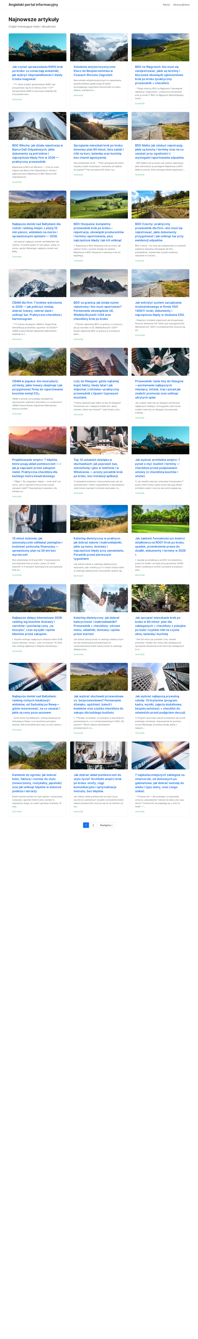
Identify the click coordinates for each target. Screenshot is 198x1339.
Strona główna (181, 4)
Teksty (166, 4)
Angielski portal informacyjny (33, 4)
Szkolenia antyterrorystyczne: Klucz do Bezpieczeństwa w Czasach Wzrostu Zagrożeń (95, 71)
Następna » (106, 825)
